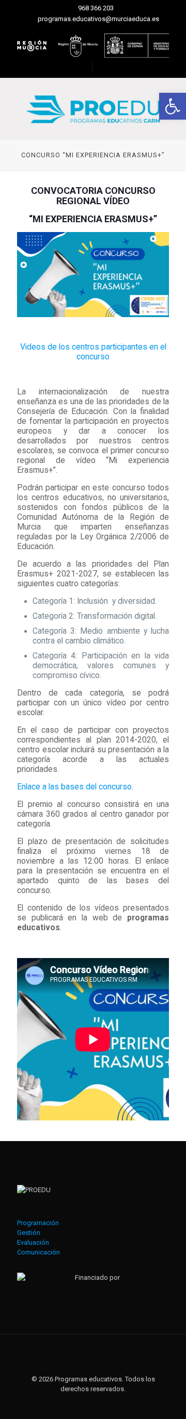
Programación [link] (38, 1223)
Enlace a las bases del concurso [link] (74, 786)
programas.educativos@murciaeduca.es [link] (98, 19)
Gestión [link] (28, 1232)
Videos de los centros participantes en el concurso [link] (93, 351)
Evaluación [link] (33, 1242)
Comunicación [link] (38, 1252)
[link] (172, 106)
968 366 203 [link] (96, 8)
